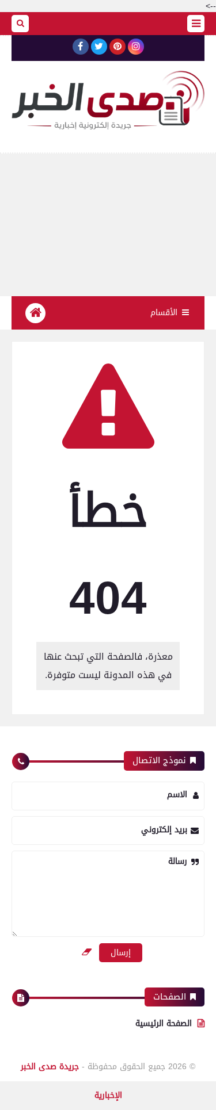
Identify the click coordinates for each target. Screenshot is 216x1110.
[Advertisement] (108, 224)
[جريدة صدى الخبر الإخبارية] (108, 100)
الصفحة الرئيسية (163, 1023)
